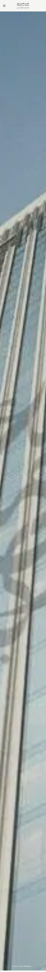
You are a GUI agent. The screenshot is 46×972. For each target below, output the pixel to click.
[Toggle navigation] (4, 6)
